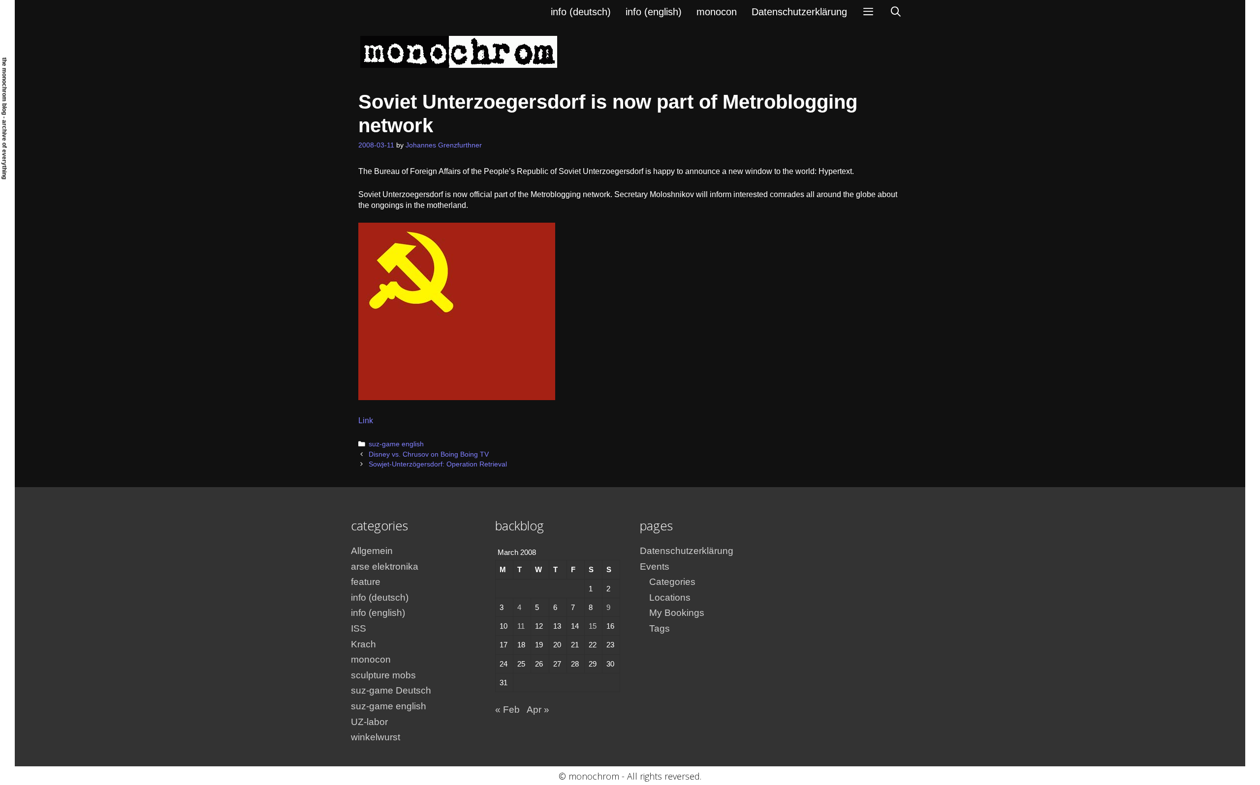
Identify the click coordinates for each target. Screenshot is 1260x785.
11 (521, 626)
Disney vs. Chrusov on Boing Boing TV (429, 454)
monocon (716, 11)
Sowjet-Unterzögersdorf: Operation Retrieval (438, 464)
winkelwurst (375, 737)
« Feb (507, 709)
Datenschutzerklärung (799, 11)
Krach (363, 644)
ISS (358, 628)
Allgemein (372, 551)
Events (654, 566)
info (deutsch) (581, 11)
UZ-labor (369, 722)
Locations (670, 597)
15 (593, 626)
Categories (672, 582)
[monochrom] (458, 51)
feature (365, 582)
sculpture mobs (383, 675)
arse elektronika (384, 566)
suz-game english (396, 444)
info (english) (654, 11)
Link (365, 420)
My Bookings (676, 613)
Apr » (538, 709)
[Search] (896, 12)
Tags (659, 628)
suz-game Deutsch (391, 690)
